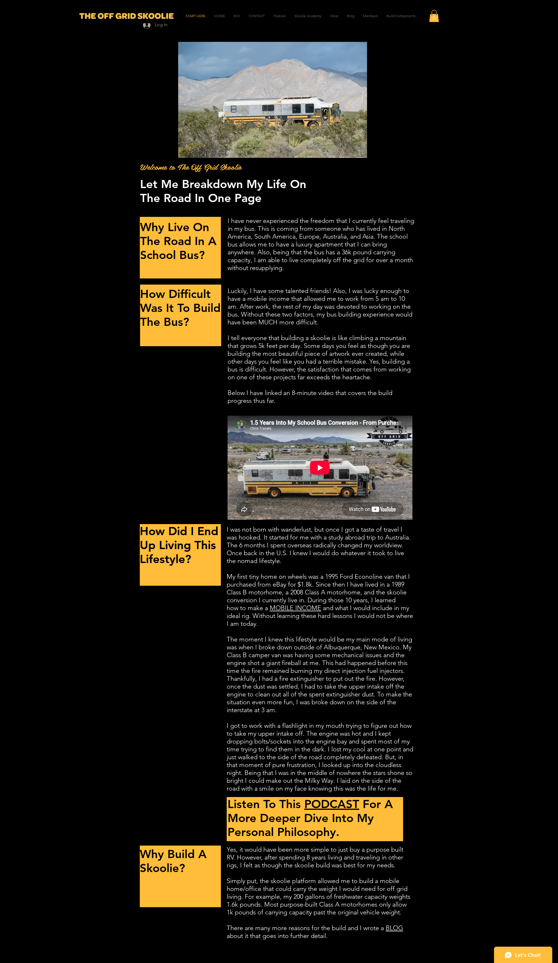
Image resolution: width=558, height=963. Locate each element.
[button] (434, 16)
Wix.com (314, 950)
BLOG (394, 928)
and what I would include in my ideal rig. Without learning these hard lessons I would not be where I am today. (320, 616)
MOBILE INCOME (295, 608)
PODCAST (331, 804)
